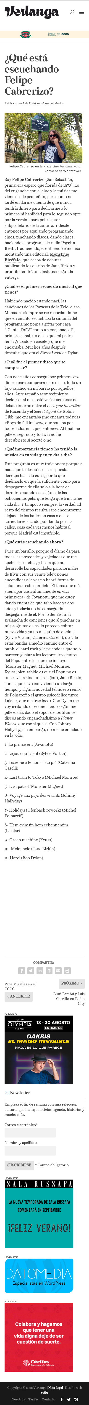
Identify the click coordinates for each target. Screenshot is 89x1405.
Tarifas (33, 1399)
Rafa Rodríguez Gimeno (38, 103)
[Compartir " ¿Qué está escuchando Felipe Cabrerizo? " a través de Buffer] (49, 970)
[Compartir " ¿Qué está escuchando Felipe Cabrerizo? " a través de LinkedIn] (39, 970)
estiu (44, 1392)
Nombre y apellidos (21, 1143)
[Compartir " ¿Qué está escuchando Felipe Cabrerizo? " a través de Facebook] (21, 970)
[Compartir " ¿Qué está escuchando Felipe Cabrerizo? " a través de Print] (67, 970)
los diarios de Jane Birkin (49, 266)
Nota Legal (56, 1387)
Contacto (48, 1399)
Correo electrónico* (21, 1125)
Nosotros (18, 1399)
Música (59, 103)
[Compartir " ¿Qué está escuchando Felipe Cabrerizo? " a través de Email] (58, 970)
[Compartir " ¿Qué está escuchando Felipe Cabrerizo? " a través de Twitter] (30, 970)
